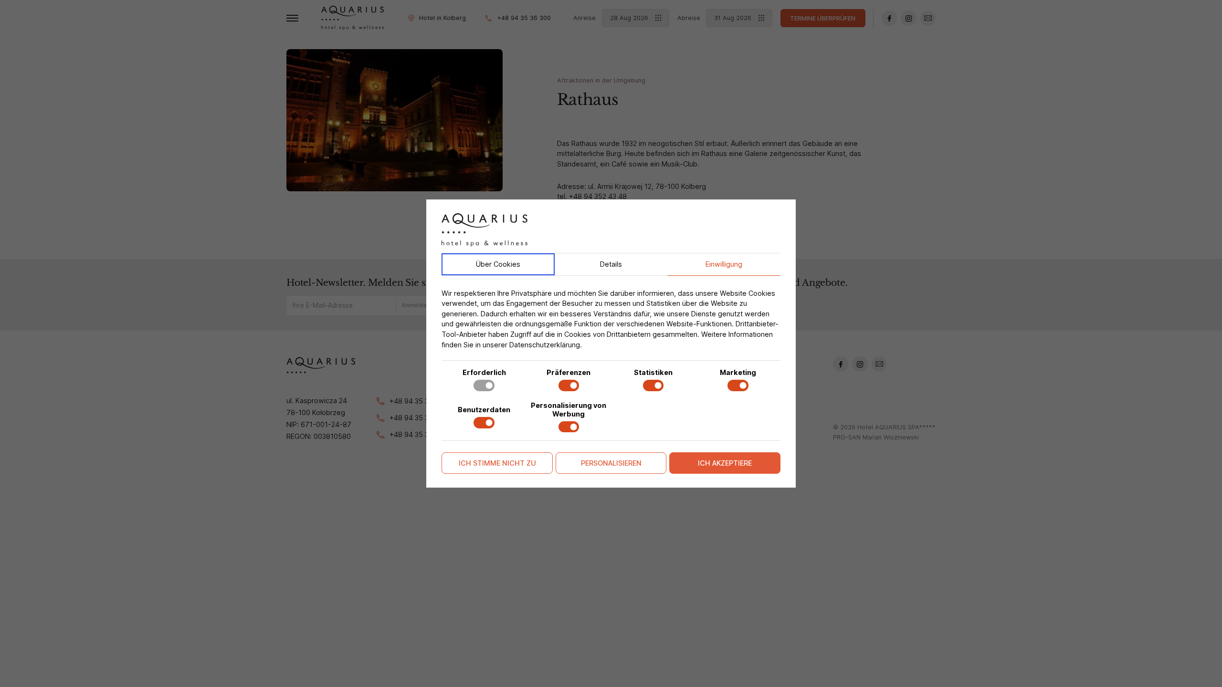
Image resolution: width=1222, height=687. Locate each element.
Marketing (738, 372)
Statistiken (653, 372)
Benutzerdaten (484, 410)
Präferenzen (568, 372)
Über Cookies (498, 264)
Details (611, 264)
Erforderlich (484, 372)
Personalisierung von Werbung (568, 409)
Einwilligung (724, 264)
